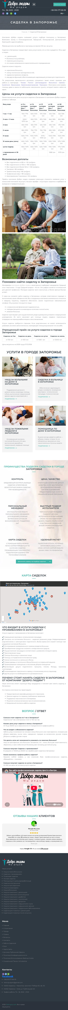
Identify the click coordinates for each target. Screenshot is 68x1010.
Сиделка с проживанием (12, 874)
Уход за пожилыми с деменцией (15, 892)
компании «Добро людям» (21, 285)
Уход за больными (10, 890)
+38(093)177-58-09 (9, 979)
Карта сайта (7, 949)
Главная (6, 925)
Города (5, 931)
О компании (8, 928)
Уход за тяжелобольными (12, 872)
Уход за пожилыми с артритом (14, 901)
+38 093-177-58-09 (58, 10)
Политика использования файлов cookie (18, 958)
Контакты (6, 940)
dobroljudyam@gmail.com (13, 982)
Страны (6, 934)
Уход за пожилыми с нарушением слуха (18, 904)
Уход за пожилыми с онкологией (15, 899)
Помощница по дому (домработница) (17, 881)
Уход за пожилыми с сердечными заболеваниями (21, 908)
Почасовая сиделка (10, 876)
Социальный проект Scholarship (15, 961)
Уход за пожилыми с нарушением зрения (18, 906)
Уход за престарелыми (11, 885)
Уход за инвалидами (10, 888)
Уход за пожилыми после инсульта (16, 894)
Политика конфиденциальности (15, 955)
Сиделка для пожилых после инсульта (17, 913)
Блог (5, 946)
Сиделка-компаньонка (11, 883)
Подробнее (10, 399)
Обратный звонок (59, 4)
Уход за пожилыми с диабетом (14, 897)
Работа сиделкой (9, 943)
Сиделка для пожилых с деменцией (16, 910)
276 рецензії (44, 849)
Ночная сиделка (9, 879)
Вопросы (6, 937)
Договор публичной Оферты (14, 952)
